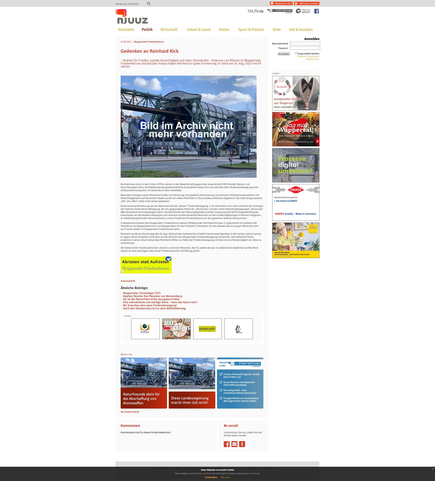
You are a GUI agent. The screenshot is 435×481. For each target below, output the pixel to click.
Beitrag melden (242, 444)
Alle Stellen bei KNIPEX (285, 200)
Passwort (283, 48)
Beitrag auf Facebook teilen (227, 444)
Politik (147, 29)
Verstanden (211, 477)
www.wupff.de (128, 281)
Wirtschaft (169, 29)
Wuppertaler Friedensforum (149, 41)
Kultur (224, 29)
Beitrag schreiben (309, 3)
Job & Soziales (301, 29)
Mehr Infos (225, 477)
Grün (277, 29)
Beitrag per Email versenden (234, 444)
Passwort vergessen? (308, 56)
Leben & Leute (199, 29)
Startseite (126, 29)
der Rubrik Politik (130, 411)
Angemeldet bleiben (308, 53)
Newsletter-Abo (283, 3)
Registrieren (312, 59)
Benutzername (280, 43)
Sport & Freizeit (251, 29)
